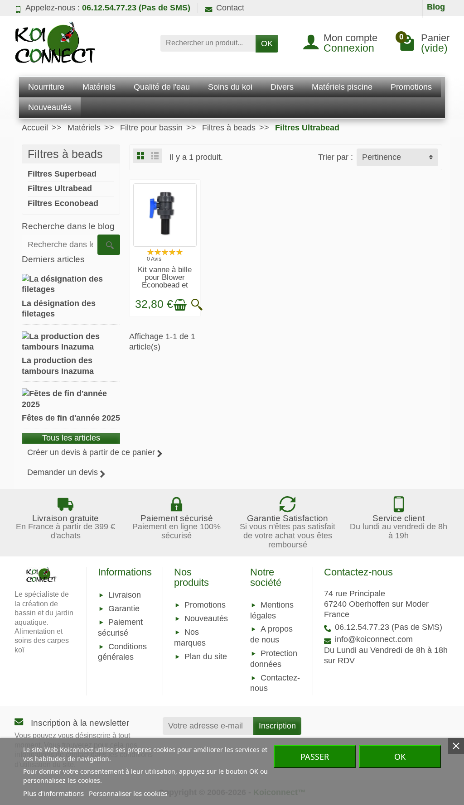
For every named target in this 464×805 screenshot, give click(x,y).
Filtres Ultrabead (60, 188)
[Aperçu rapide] (197, 305)
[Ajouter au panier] (180, 305)
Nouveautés (206, 618)
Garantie (124, 608)
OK (267, 43)
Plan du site (205, 656)
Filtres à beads (65, 154)
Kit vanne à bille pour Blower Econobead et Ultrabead (165, 281)
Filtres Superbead (62, 173)
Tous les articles (71, 437)
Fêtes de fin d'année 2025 (71, 417)
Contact (230, 7)
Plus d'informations (53, 793)
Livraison (124, 594)
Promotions (205, 604)
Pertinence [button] (381, 157)
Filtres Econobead (63, 203)
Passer (314, 756)
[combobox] (208, 43)
